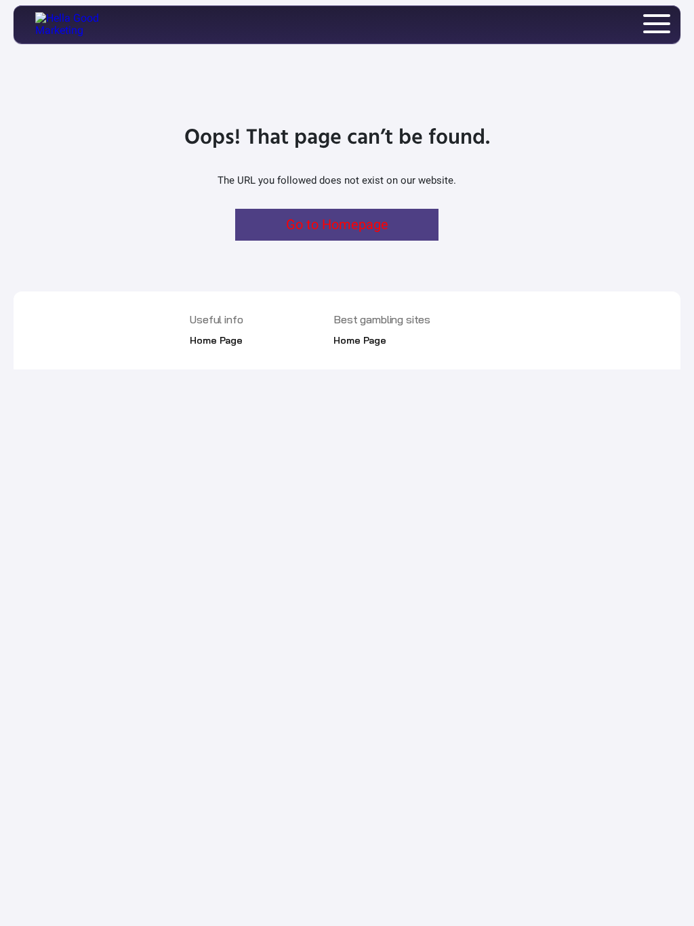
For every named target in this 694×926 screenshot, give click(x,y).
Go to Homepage (337, 224)
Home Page (216, 340)
